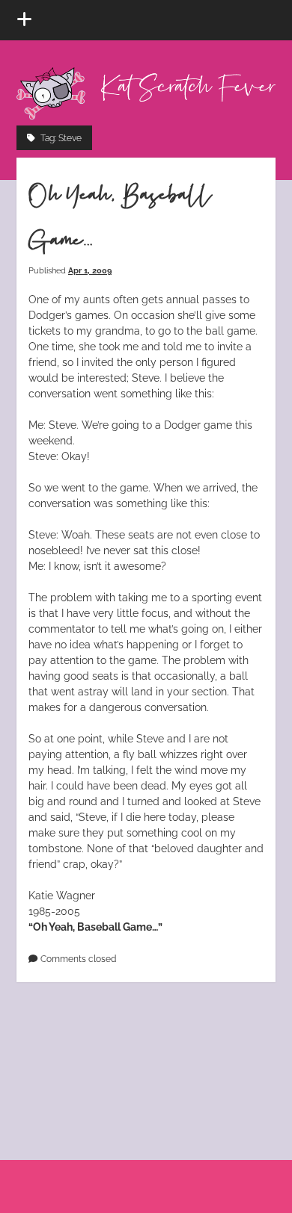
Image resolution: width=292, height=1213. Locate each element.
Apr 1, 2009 (90, 270)
